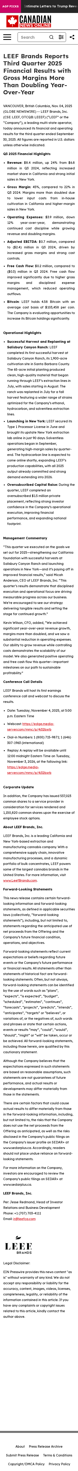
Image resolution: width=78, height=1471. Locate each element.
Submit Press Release (22, 1455)
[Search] (51, 37)
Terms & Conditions (57, 1455)
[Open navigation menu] (7, 37)
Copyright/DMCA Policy (26, 1464)
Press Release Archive (46, 1446)
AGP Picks (10, 6)
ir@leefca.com (24, 1219)
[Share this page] (72, 37)
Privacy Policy (59, 1464)
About (20, 1446)
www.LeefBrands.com (20, 880)
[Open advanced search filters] (61, 37)
